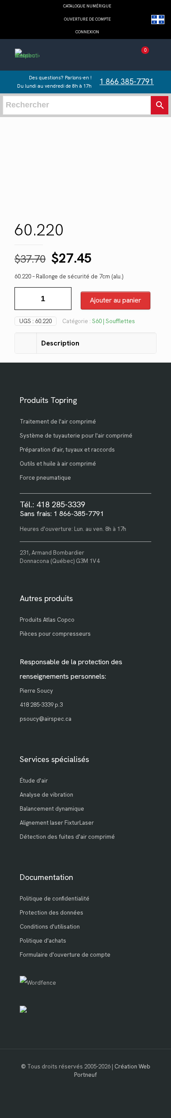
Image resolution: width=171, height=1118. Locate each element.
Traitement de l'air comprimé (58, 421)
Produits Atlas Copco (47, 619)
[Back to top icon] (153, 1100)
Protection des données (51, 912)
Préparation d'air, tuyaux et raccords (67, 449)
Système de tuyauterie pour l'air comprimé (76, 435)
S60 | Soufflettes (113, 321)
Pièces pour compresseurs (55, 633)
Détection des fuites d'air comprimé (67, 836)
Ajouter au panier (115, 300)
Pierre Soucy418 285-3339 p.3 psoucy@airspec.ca (45, 705)
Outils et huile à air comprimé (58, 463)
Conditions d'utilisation (50, 926)
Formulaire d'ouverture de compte (65, 954)
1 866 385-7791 (127, 81)
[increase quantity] (61, 298)
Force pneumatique (45, 477)
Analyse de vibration (46, 794)
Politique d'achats (43, 940)
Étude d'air (34, 780)
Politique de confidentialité (54, 898)
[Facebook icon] (85, 1087)
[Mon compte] (124, 56)
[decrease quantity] (24, 298)
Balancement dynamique (52, 808)
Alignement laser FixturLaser (57, 822)
